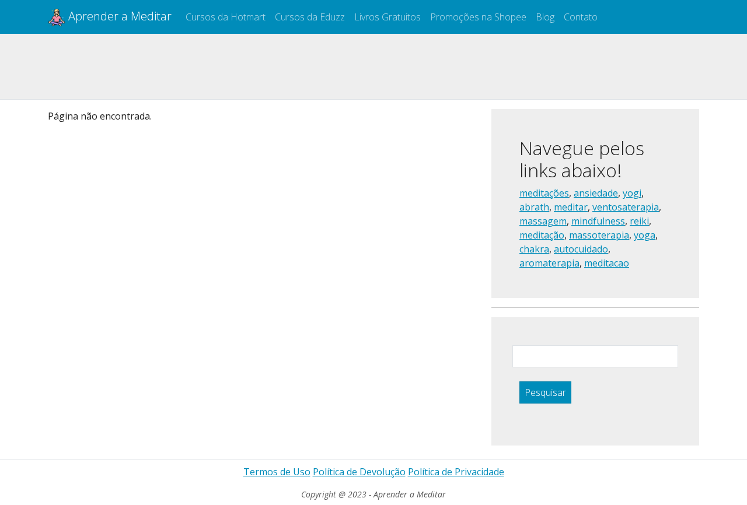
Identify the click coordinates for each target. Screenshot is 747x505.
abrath (534, 207)
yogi (632, 193)
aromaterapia (549, 263)
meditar (571, 207)
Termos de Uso (276, 471)
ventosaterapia (625, 207)
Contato (581, 16)
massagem (543, 221)
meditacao (606, 263)
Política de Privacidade (456, 471)
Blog (545, 16)
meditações (544, 193)
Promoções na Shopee (478, 16)
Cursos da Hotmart (226, 16)
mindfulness (598, 221)
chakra (534, 249)
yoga (644, 235)
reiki (639, 221)
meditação (541, 235)
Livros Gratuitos (387, 16)
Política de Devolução (359, 471)
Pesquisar (545, 392)
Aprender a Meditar (118, 16)
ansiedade (596, 193)
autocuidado (581, 249)
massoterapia (599, 235)
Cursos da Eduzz (310, 16)
